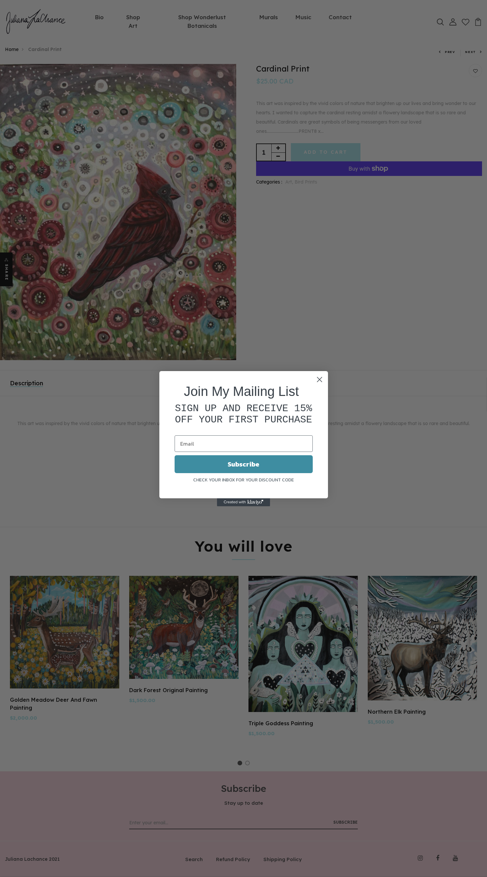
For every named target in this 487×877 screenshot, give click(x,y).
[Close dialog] (319, 379)
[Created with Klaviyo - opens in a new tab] (243, 502)
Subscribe (243, 464)
